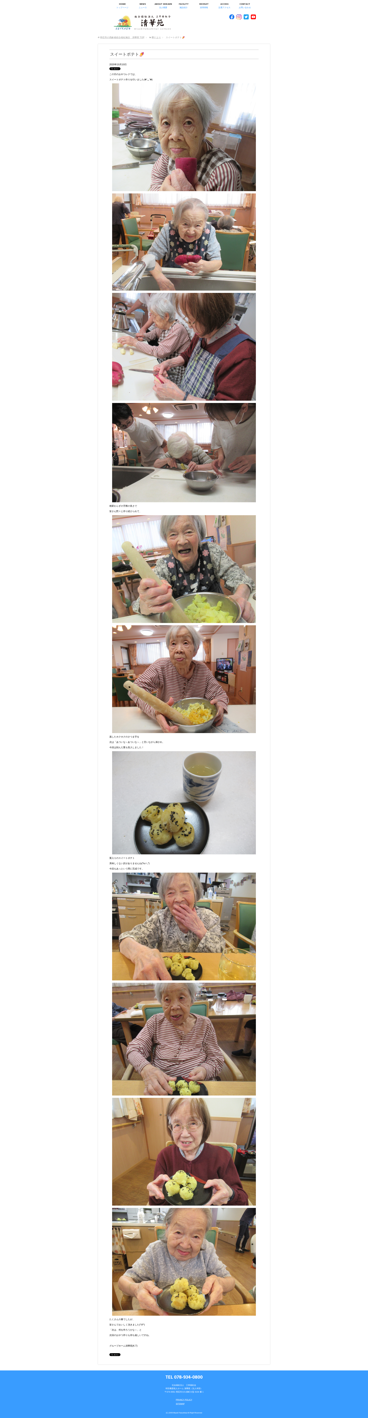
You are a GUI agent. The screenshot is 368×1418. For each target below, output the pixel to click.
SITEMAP (180, 1404)
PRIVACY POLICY (184, 1400)
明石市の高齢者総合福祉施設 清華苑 (142, 22)
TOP (122, 37)
